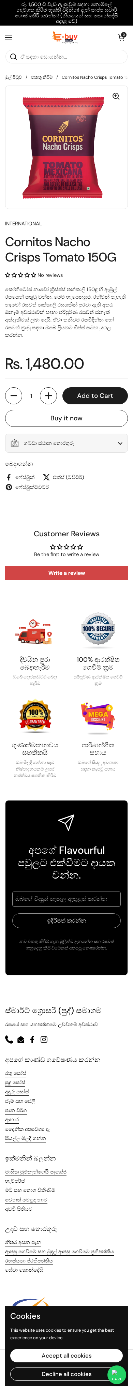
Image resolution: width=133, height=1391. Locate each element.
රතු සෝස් (15, 1073)
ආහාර (12, 1119)
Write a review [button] (66, 573)
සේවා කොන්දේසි (24, 1270)
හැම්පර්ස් (15, 1181)
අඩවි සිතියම (18, 1209)
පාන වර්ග (16, 1110)
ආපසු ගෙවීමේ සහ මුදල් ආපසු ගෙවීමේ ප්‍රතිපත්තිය (59, 1251)
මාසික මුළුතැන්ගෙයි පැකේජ (35, 1171)
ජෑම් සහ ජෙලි (20, 1101)
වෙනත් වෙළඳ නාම (26, 1199)
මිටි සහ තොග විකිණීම (30, 1190)
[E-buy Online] (65, 37)
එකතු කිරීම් (42, 77)
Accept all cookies (67, 1355)
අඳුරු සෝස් (17, 1091)
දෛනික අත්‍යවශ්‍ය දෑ (27, 1129)
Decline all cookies (67, 1374)
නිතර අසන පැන (23, 1242)
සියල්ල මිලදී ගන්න (25, 1138)
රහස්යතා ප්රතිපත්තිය (29, 1260)
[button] (121, 37)
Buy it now (66, 418)
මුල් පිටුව (13, 77)
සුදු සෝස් (15, 1082)
